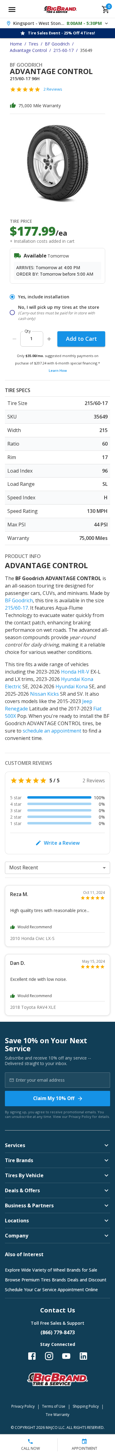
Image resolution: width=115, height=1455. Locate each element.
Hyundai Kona (72, 686)
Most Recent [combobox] (23, 867)
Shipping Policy (86, 1406)
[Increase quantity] (49, 339)
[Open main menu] (12, 9)
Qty (28, 331)
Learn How (58, 370)
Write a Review (62, 843)
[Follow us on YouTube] (66, 1356)
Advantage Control (28, 50)
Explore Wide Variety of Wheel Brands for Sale (51, 1270)
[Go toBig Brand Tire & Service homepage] (60, 9)
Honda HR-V (75, 671)
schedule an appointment (52, 730)
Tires (33, 44)
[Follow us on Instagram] (49, 1356)
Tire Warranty (57, 1414)
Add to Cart (81, 338)
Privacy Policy (80, 1116)
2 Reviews (53, 89)
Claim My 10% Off (54, 1098)
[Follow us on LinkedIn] (83, 1356)
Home (16, 44)
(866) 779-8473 (57, 1332)
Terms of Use (53, 1406)
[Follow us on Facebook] (32, 1356)
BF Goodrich (57, 44)
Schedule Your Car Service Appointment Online (51, 1289)
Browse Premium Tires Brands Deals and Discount (55, 1280)
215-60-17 (63, 50)
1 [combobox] (31, 338)
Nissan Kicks (44, 693)
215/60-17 (16, 607)
